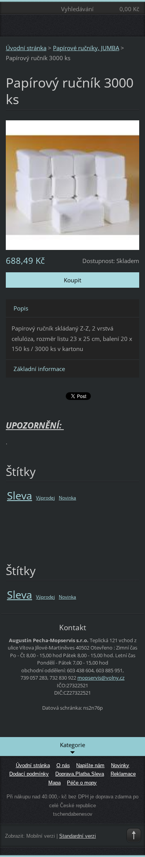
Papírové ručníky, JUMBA (86, 48)
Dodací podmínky (29, 774)
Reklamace (123, 774)
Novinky (120, 765)
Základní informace (39, 369)
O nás (63, 765)
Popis (21, 308)
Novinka (67, 497)
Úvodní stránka (26, 48)
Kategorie (72, 745)
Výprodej (45, 497)
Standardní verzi (77, 836)
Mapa (54, 783)
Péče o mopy (82, 783)
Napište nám (90, 765)
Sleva (19, 495)
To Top (133, 835)
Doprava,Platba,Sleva (79, 774)
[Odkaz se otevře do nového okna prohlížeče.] (72, 184)
